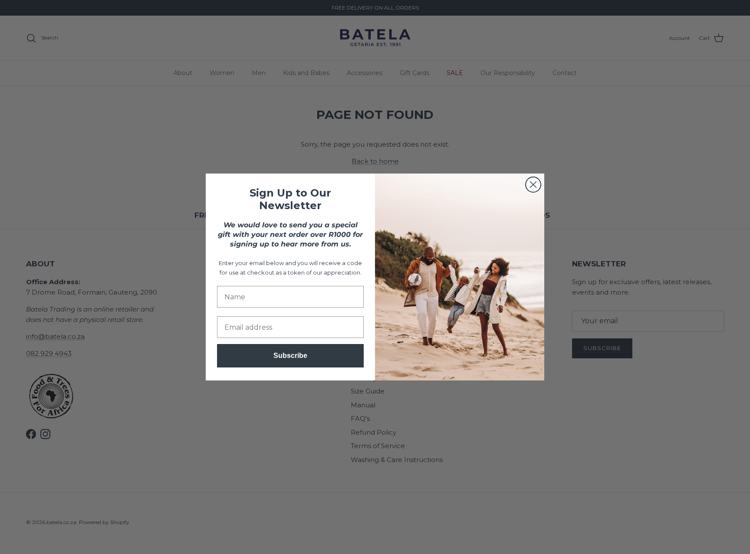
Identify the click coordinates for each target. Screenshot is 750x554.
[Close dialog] (533, 184)
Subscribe (290, 355)
